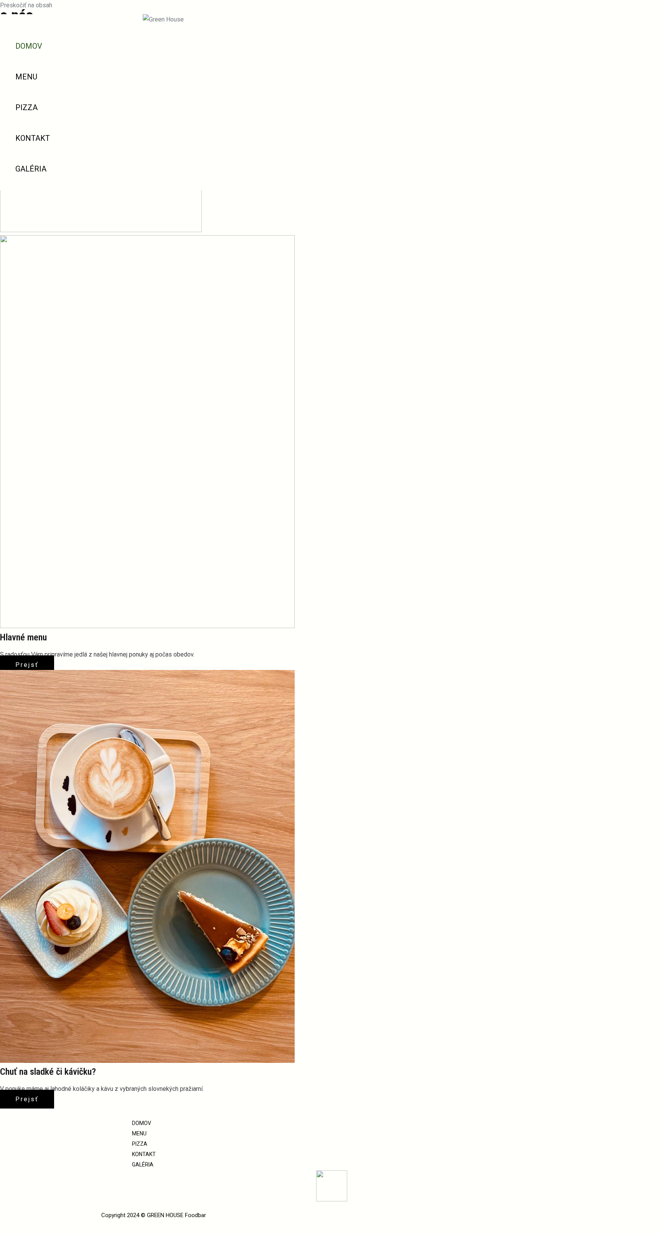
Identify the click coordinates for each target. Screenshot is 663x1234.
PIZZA (26, 107)
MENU (26, 76)
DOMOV (28, 46)
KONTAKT (32, 138)
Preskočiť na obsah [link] (26, 5)
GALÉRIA (30, 168)
